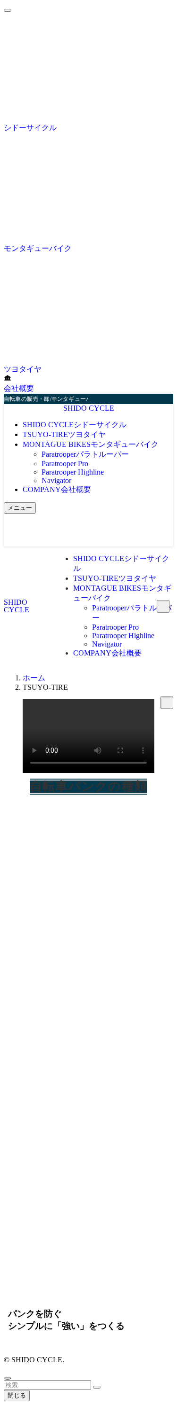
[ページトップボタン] (7, 1378)
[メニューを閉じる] (7, 10)
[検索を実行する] (97, 1387)
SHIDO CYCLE (88, 408)
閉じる (17, 1395)
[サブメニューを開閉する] (166, 702)
